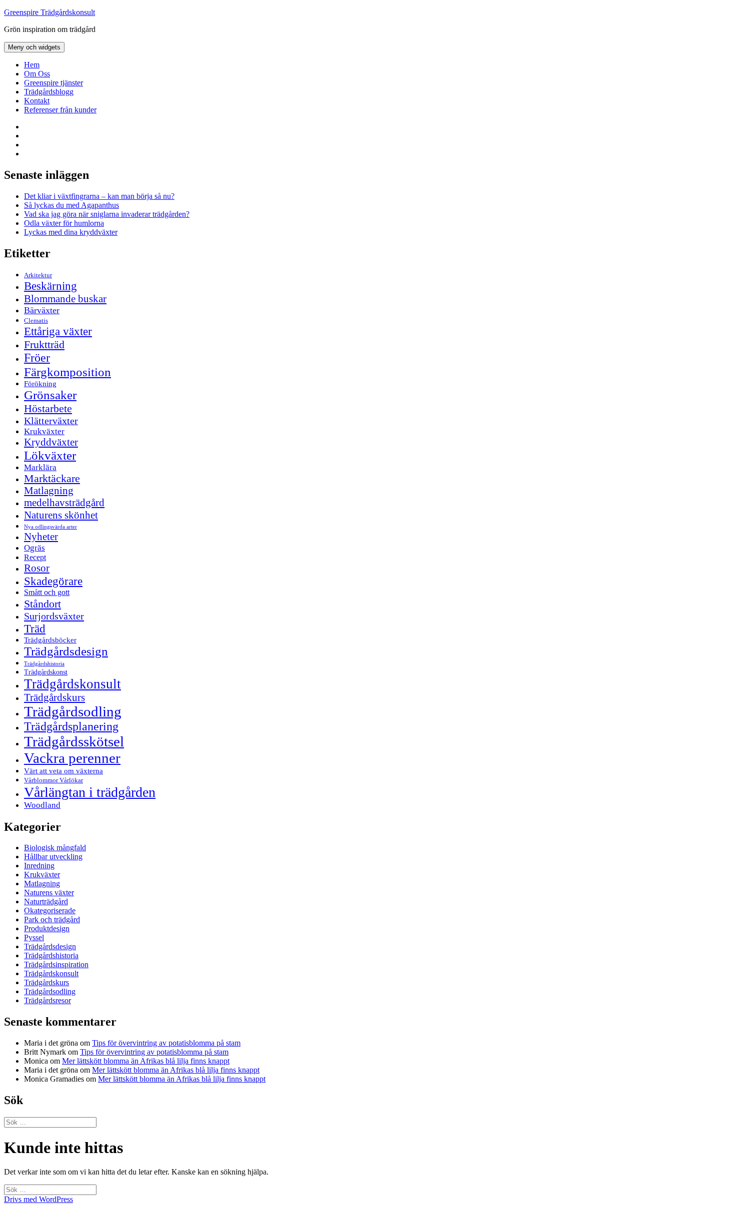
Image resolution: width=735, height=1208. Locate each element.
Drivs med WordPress (38, 1199)
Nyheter (41, 537)
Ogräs (34, 548)
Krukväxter (44, 431)
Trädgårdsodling (73, 711)
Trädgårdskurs (54, 697)
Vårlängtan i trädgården (90, 792)
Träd (35, 628)
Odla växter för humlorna (64, 223)
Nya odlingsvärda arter (50, 527)
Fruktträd (44, 344)
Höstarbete (48, 408)
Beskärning (50, 285)
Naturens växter (49, 892)
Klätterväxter (51, 420)
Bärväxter (42, 310)
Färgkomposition (67, 372)
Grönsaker (50, 395)
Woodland (42, 805)
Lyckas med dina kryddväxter (71, 232)
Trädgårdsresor (47, 1000)
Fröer (37, 357)
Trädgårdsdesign (66, 651)
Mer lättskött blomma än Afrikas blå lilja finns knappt (146, 1061)
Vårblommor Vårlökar (53, 780)
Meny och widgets (34, 47)
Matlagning (49, 490)
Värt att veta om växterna (63, 771)
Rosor (37, 568)
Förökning (40, 383)
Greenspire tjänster (53, 82)
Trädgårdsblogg (49, 91)
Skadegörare (53, 581)
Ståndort (42, 604)
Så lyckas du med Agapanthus (71, 205)
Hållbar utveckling (53, 856)
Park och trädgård (52, 919)
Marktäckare (52, 479)
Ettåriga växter (58, 331)
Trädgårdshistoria (44, 663)
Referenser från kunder (60, 109)
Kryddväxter (51, 442)
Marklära (40, 467)
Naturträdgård (46, 901)
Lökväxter (50, 455)
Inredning (39, 865)
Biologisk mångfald (55, 847)
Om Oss (37, 73)
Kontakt (37, 100)
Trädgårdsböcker (50, 639)
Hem (32, 64)
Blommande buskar (65, 299)
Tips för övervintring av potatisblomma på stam (166, 1043)
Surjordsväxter (54, 615)
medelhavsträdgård (64, 503)
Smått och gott (47, 592)
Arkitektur (38, 275)
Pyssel (34, 937)
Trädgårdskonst (46, 672)
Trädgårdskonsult (72, 683)
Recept (35, 557)
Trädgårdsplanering (71, 726)
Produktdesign (47, 928)
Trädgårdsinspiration (56, 964)
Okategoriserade (50, 910)
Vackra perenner (72, 758)
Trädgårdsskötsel (74, 741)
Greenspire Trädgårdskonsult (49, 12)
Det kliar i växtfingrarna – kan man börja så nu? (99, 196)
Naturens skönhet (61, 515)
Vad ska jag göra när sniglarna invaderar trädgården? (107, 214)
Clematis (36, 320)
